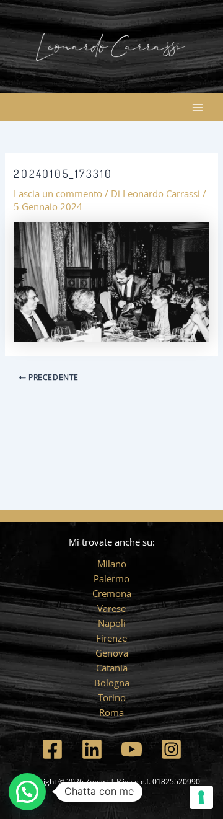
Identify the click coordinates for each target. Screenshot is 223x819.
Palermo (111, 578)
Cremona (111, 593)
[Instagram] (171, 749)
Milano (111, 563)
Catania (112, 668)
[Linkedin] (92, 749)
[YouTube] (131, 749)
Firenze (111, 638)
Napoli (112, 623)
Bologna (111, 682)
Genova (111, 653)
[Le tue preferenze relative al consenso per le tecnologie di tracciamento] (201, 797)
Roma (111, 712)
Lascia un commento (58, 193)
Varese (111, 608)
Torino (112, 697)
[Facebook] (52, 749)
